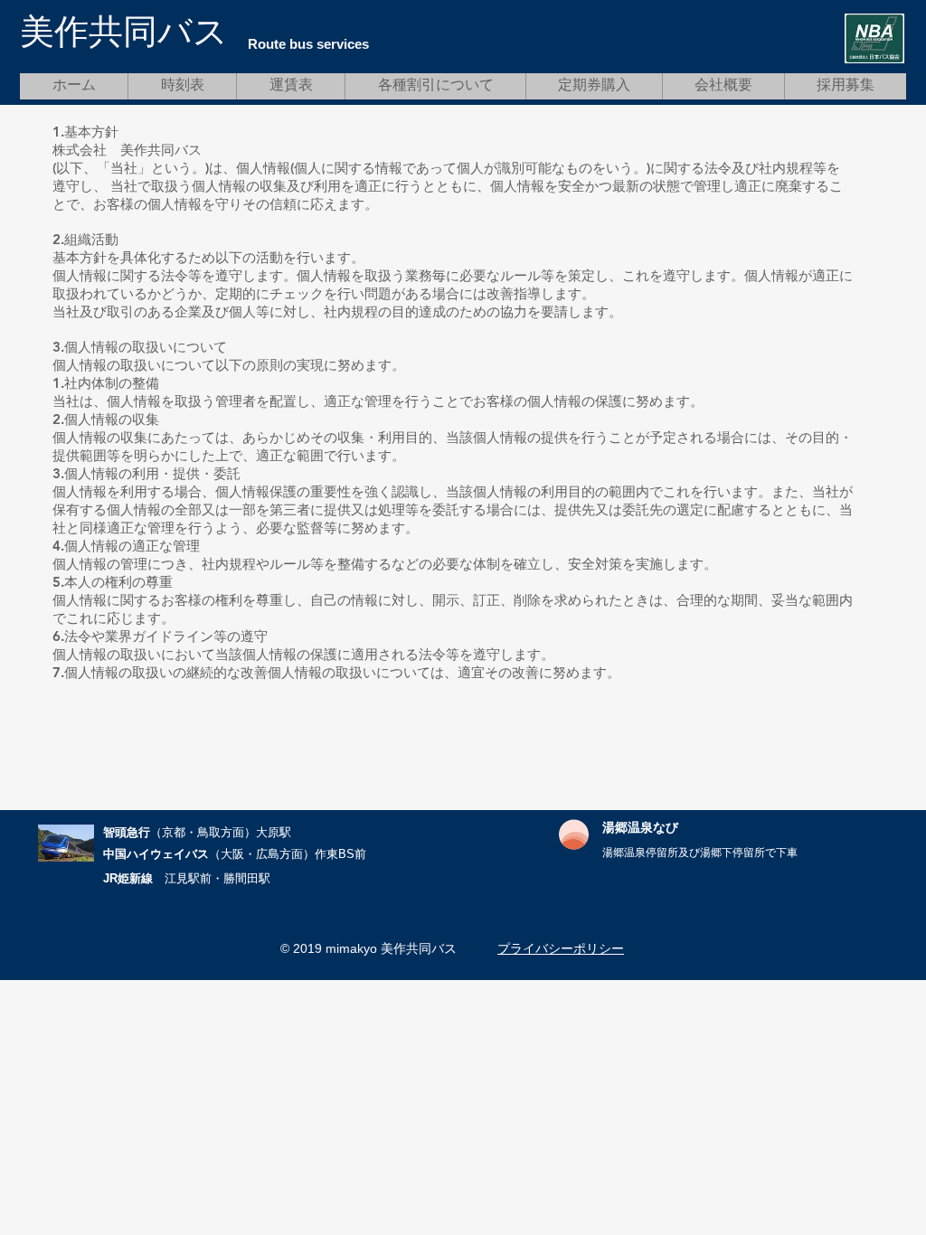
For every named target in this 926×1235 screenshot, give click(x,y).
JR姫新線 (128, 878)
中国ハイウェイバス (156, 854)
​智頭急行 (126, 832)
